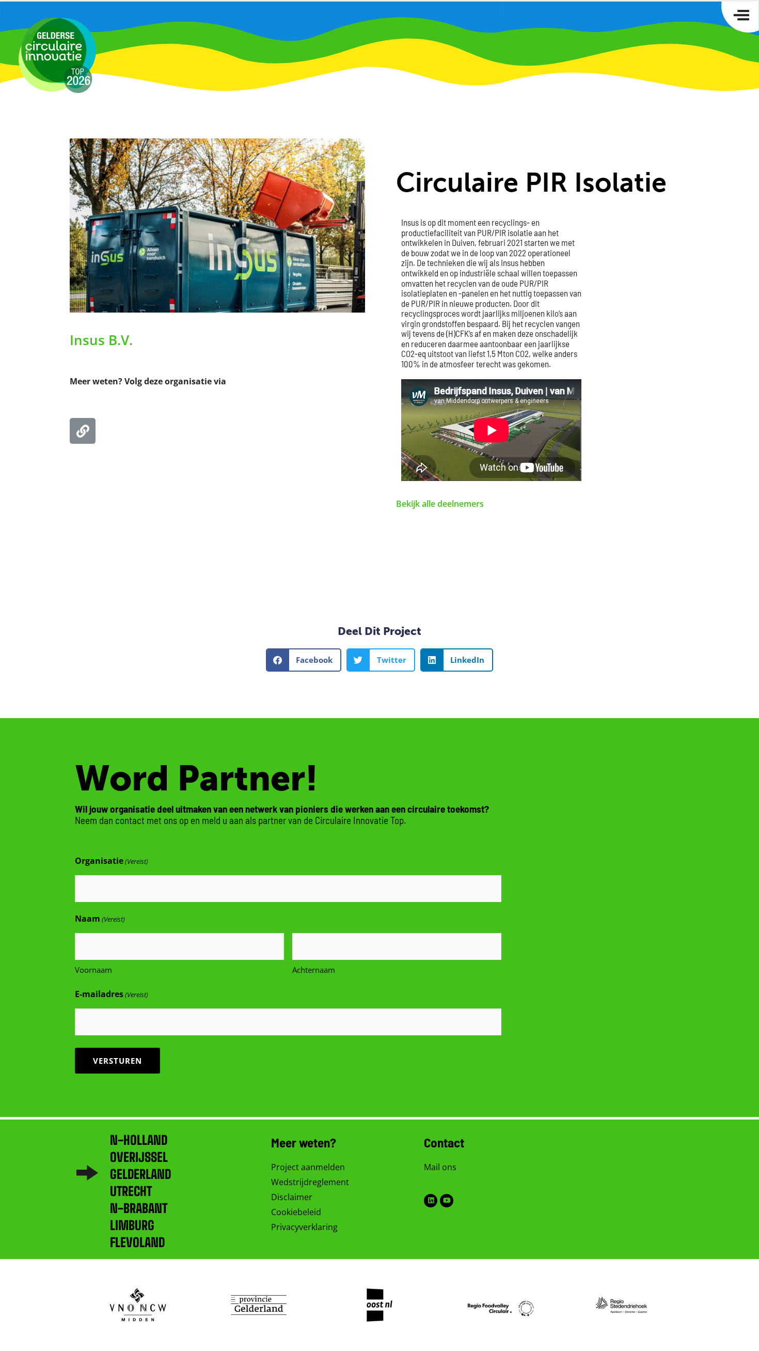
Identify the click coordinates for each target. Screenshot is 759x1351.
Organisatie (111, 860)
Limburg (132, 1225)
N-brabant (138, 1208)
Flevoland (137, 1242)
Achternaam (313, 970)
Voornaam (93, 970)
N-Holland (138, 1139)
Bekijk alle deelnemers (440, 503)
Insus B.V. (101, 340)
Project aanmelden (308, 1167)
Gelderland (140, 1174)
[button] (304, 660)
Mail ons (440, 1167)
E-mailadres (111, 994)
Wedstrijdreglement (310, 1182)
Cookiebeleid (296, 1212)
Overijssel (139, 1157)
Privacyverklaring (304, 1227)
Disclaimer (291, 1197)
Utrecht (131, 1191)
